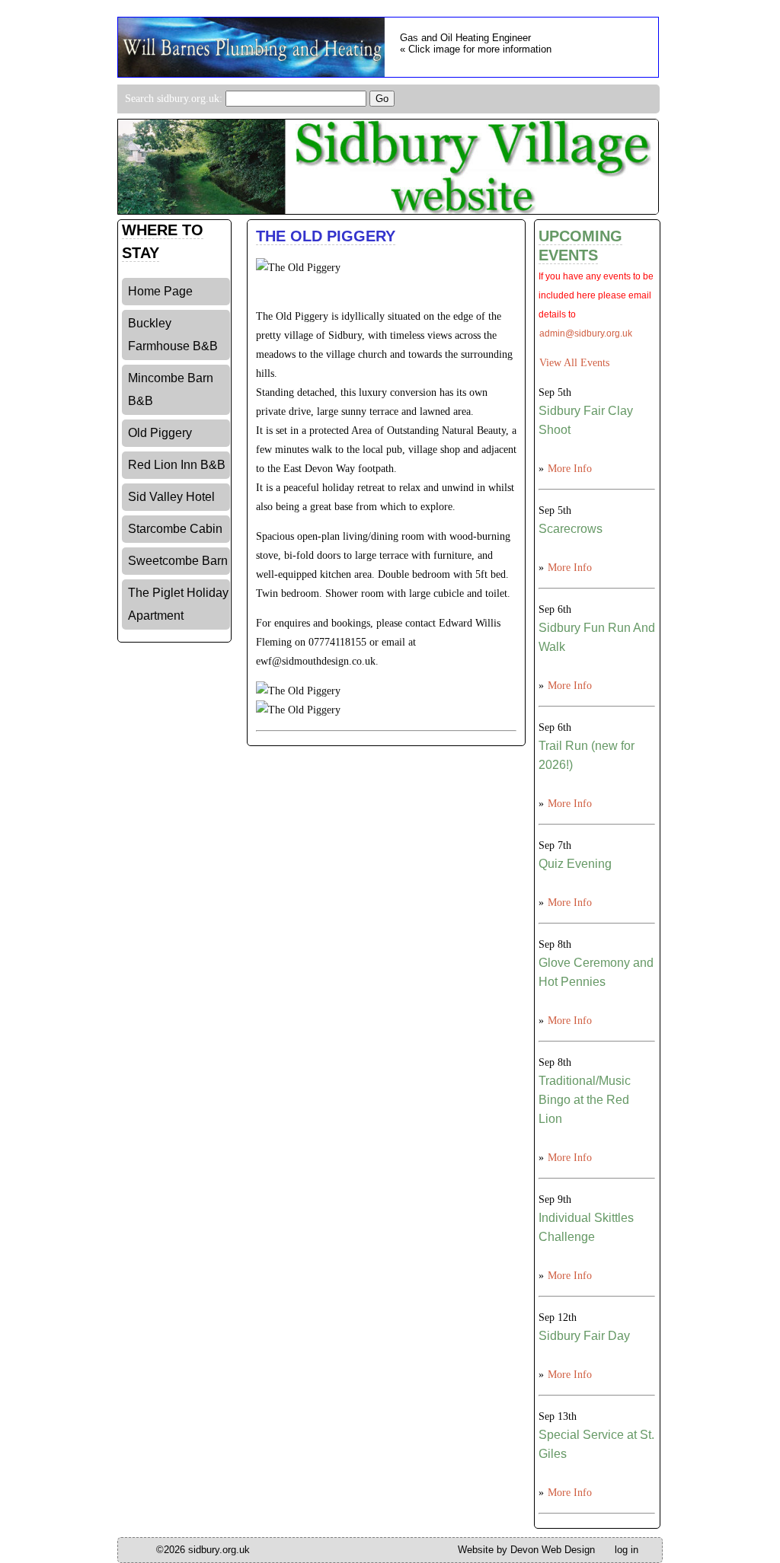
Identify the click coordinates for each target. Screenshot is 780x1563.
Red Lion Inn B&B (176, 464)
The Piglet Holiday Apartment (178, 604)
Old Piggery (160, 432)
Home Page (160, 291)
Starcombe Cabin (175, 528)
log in (626, 1549)
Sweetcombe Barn (178, 560)
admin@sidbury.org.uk (585, 333)
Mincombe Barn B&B (170, 389)
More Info (570, 468)
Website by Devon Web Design (526, 1549)
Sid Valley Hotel (171, 496)
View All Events (574, 362)
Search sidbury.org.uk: (173, 98)
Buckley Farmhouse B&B (173, 334)
